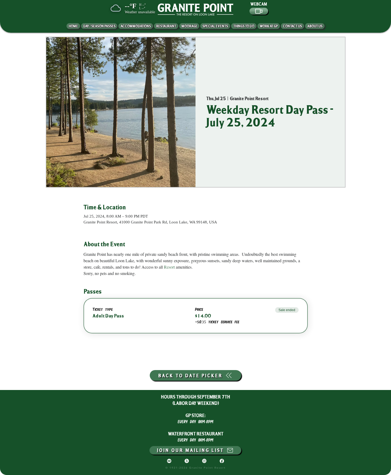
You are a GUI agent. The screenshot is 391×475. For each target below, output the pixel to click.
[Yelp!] (187, 461)
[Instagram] (204, 461)
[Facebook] (222, 461)
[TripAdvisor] (169, 461)
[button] (315, 26)
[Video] (258, 11)
